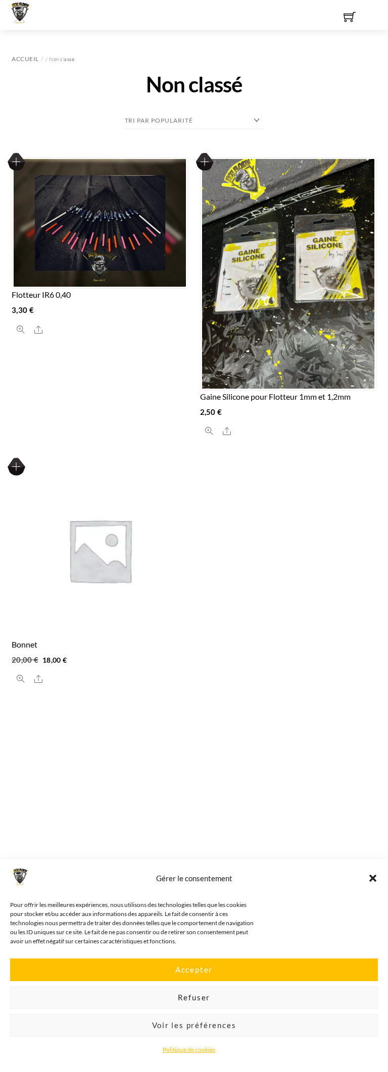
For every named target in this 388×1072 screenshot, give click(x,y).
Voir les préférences (194, 1025)
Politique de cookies (189, 1049)
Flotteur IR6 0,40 (41, 294)
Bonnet (24, 644)
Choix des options (16, 162)
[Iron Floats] (20, 11)
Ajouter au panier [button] (16, 466)
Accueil (25, 59)
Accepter (194, 969)
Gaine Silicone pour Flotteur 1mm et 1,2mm (275, 396)
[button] (373, 878)
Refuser (194, 997)
